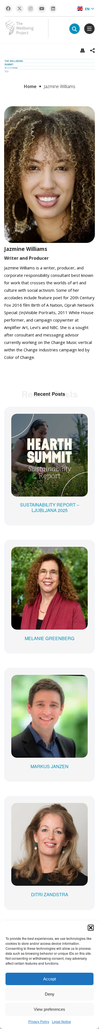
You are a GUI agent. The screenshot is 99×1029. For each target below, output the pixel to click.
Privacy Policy (38, 1021)
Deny (49, 994)
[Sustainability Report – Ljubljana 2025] (49, 422)
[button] (91, 927)
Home (30, 86)
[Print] (82, 50)
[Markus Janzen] (49, 683)
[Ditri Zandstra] (49, 811)
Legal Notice (61, 1021)
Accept (49, 979)
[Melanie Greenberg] (49, 555)
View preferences (49, 1009)
